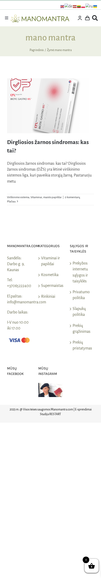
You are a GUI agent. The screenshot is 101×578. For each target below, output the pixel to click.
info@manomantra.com (26, 302)
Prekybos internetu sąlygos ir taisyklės (80, 272)
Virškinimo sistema (18, 197)
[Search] (95, 18)
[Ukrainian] (95, 6)
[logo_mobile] (40, 17)
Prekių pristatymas (82, 345)
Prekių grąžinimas (81, 329)
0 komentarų (72, 197)
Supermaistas (50, 286)
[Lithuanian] (79, 6)
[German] (69, 6)
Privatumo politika (81, 295)
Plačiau (11, 201)
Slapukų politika (79, 312)
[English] (62, 6)
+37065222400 (19, 286)
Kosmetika (49, 275)
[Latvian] (75, 6)
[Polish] (83, 6)
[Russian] (89, 6)
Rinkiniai (48, 296)
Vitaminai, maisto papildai (46, 197)
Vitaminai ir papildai (50, 261)
